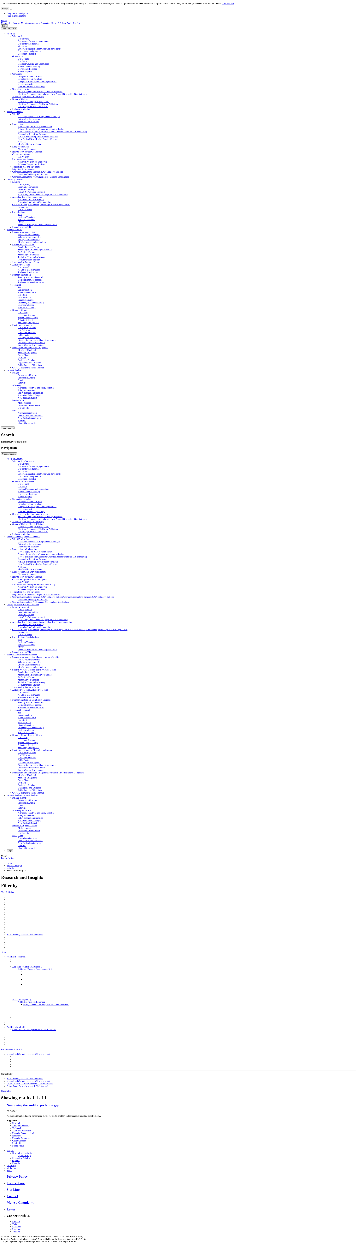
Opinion (21, 380)
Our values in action (21, 89)
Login (4, 26)
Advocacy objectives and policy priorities (36, 388)
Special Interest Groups (28, 317)
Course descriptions (21, 154)
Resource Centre (19, 310)
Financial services (25, 300)
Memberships (18, 124)
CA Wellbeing (24, 330)
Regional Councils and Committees (33, 64)
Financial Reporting (21, 1138)
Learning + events (15, 179)
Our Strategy (23, 39)
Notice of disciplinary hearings (31, 86)
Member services (14, 229)
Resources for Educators (28, 121)
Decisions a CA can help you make (33, 41)
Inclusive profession (21, 109)
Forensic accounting (27, 307)
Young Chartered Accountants (31, 345)
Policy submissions (26, 390)
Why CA (16, 114)
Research (16, 1123)
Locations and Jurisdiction (12, 1049)
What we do (17, 36)
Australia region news (27, 413)
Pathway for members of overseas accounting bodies (41, 129)
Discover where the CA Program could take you (39, 116)
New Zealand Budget (27, 398)
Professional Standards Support (31, 342)
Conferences (23, 207)
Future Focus (18, 1146)
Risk (20, 214)
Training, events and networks (31, 277)
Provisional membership (22, 159)
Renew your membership (29, 234)
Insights (15, 373)
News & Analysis (14, 370)
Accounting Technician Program (32, 134)
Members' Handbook (27, 350)
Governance (17, 56)
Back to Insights (8, 858)
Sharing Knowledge (27, 423)
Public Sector (24, 335)
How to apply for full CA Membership (35, 126)
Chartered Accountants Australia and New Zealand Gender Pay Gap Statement (52, 94)
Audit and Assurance (21, 1130)
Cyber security (24, 1155)
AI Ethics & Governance (29, 270)
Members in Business (21, 275)
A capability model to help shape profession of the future (42, 194)
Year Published (7, 892)
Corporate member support (29, 280)
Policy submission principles (30, 393)
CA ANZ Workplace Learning (31, 192)
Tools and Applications (28, 272)
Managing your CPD (21, 227)
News (14, 410)
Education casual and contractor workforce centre (39, 49)
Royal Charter (24, 355)
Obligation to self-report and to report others (37, 81)
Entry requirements (20, 147)
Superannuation (25, 290)
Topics (4, 952)
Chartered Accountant (27, 149)
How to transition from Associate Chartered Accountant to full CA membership (52, 131)
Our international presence (29, 51)
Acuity (70, 23)
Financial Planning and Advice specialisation (37, 224)
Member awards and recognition (32, 242)
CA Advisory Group (27, 327)
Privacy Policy (17, 1176)
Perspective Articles (26, 378)
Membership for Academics (30, 144)
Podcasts (22, 420)
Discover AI (23, 267)
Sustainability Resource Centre (25, 262)
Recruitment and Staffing (29, 260)
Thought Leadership (21, 1125)
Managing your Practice (28, 254)
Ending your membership (29, 239)
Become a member (15, 111)
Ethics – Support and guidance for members (37, 340)
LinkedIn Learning (26, 189)
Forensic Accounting (27, 219)
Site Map (13, 1189)
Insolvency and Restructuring (31, 302)
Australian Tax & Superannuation (27, 197)
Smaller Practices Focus (28, 247)
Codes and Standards (27, 360)
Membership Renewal (10, 23)
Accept (5, 8)
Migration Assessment (30, 23)
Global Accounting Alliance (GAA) (33, 101)
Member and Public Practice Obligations (30, 347)
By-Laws (22, 357)
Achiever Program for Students (31, 164)
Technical (16, 285)
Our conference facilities (28, 44)
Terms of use (228, 3)
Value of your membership (29, 237)
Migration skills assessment (24, 169)
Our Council (23, 59)
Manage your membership (23, 232)
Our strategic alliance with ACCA (33, 106)
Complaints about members (30, 79)
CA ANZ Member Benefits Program (28, 367)
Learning (16, 182)
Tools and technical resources (31, 282)
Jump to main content (16, 16)
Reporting (22, 295)
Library (54, 23)
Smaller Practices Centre (23, 244)
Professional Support (27, 252)
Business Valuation (26, 217)
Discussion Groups (26, 315)
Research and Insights (27, 375)
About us (11, 34)
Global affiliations (20, 99)
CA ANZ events (25, 209)
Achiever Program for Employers (32, 162)
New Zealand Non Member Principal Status (37, 139)
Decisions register (25, 84)
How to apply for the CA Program (27, 152)
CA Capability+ (25, 184)
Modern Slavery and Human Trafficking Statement (40, 91)
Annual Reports (25, 71)
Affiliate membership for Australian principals (38, 136)
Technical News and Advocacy (31, 257)
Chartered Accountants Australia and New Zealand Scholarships (40, 177)
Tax (19, 287)
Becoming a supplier (27, 54)
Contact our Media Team (29, 405)
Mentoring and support (22, 325)
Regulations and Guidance (29, 362)
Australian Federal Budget (29, 395)
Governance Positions (27, 69)
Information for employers (29, 119)
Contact (12, 1196)
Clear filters (6, 1091)
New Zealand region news (29, 418)
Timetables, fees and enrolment (25, 167)
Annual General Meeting (29, 66)
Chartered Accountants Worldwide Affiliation (38, 104)
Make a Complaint (20, 1202)
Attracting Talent (25, 320)
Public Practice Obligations (30, 365)
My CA (76, 23)
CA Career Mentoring (27, 332)
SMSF (21, 222)
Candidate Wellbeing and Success (33, 174)
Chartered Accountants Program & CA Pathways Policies (37, 172)
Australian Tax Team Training (31, 199)
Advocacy (16, 385)
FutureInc (22, 383)
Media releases (24, 403)
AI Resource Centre (21, 265)
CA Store (62, 23)
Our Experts (23, 408)
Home (4, 20)
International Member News (30, 415)
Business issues (24, 297)
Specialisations (18, 212)
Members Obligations (27, 352)
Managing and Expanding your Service (35, 249)
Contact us (45, 23)
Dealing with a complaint (29, 337)
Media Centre (18, 400)
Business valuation (26, 305)
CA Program (23, 157)
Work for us (23, 46)
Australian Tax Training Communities (34, 202)
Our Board (22, 61)
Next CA (22, 141)
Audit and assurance (27, 292)
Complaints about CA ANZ (30, 76)
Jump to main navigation (17, 13)
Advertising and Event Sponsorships (28, 96)
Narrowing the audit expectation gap (33, 1105)
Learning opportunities (28, 187)
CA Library (23, 312)
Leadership (17, 1143)
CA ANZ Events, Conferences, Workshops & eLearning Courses (41, 204)
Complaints (17, 74)
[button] (9, 28)
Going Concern (19, 1141)
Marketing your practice (28, 322)
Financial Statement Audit (23, 1133)
